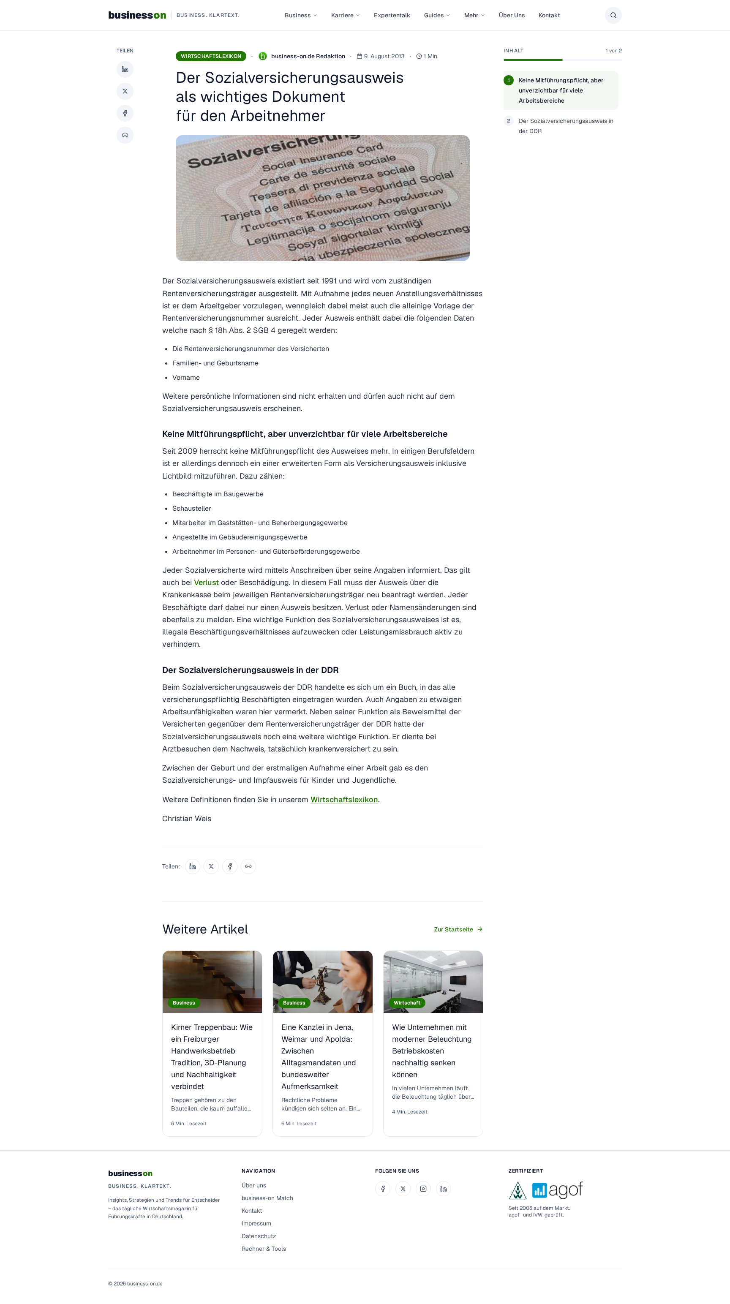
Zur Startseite (453, 929)
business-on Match (267, 1198)
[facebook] (382, 1188)
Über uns (254, 1185)
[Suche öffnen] (613, 15)
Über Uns (512, 15)
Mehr (471, 15)
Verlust (206, 582)
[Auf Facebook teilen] (125, 113)
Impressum (256, 1223)
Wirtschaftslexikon (211, 56)
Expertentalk (392, 15)
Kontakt (549, 15)
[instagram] (423, 1188)
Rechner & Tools (264, 1248)
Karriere (342, 15)
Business (298, 15)
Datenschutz (259, 1236)
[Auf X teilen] (125, 91)
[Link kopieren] (125, 135)
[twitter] (403, 1188)
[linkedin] (443, 1188)
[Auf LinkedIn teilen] (125, 69)
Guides (434, 15)
